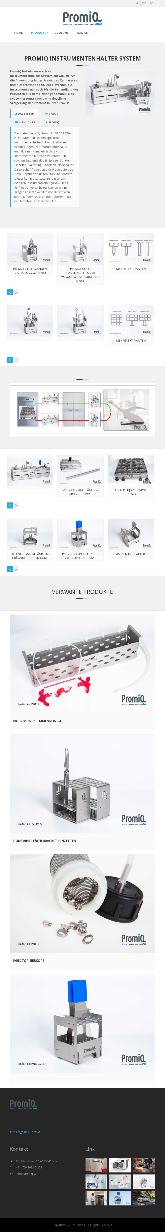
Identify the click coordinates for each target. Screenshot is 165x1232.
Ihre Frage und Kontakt (25, 1132)
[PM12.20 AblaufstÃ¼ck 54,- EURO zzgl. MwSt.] (130, 470)
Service (82, 33)
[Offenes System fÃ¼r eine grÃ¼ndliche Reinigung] (80, 534)
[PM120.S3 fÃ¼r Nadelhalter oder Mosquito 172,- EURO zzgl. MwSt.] (130, 249)
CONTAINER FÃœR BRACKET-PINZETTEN (44, 841)
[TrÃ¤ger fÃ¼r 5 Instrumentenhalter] (30, 534)
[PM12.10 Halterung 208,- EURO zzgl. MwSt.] (30, 470)
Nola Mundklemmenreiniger (38, 721)
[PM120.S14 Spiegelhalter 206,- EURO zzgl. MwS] (130, 534)
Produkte (38, 33)
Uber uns (61, 33)
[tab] (25, 113)
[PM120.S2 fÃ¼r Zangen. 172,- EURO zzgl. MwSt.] (80, 249)
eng (144, 3)
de (151, 3)
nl (137, 3)
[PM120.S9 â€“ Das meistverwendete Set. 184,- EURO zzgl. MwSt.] (30, 249)
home (18, 33)
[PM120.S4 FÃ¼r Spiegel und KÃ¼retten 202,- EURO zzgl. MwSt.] (30, 320)
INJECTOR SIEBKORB (28, 960)
